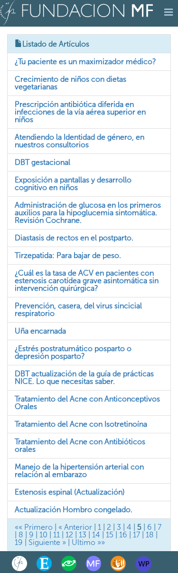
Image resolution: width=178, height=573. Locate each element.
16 (123, 534)
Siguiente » (47, 542)
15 (109, 534)
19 (19, 542)
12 (69, 534)
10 (43, 534)
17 (136, 534)
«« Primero (34, 527)
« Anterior (75, 527)
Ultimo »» (88, 542)
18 (150, 534)
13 (82, 534)
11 (56, 534)
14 (96, 534)
